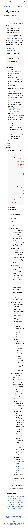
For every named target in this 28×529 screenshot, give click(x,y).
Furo (22, 524)
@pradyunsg (17, 524)
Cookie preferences (18, 526)
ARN (16, 251)
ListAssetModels (13, 40)
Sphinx (11, 524)
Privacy (6, 526)
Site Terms (11, 526)
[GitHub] (14, 521)
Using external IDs (18, 242)
